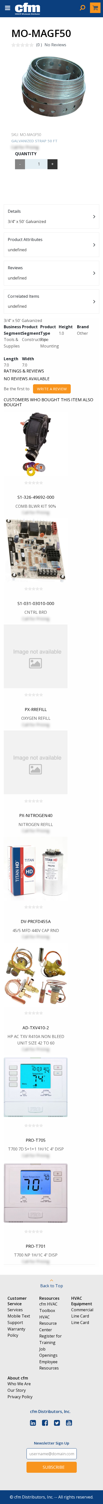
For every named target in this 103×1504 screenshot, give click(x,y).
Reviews (17, 273)
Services (15, 1309)
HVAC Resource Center (48, 1323)
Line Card (80, 1322)
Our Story (17, 1390)
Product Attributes (25, 244)
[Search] (83, 7)
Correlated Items (23, 301)
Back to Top (51, 1285)
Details (27, 216)
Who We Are (19, 1383)
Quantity (25, 153)
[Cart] (95, 8)
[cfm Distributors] (27, 13)
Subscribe (54, 1467)
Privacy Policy (20, 1397)
